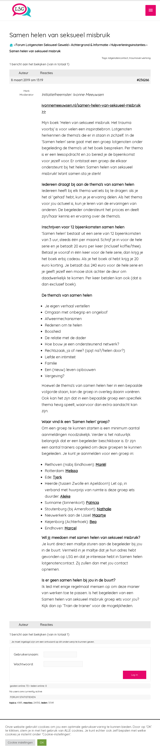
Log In (134, 674)
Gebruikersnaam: (26, 654)
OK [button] (42, 742)
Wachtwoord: (23, 664)
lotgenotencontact (118, 57)
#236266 (143, 80)
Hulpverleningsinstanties (128, 45)
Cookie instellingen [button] (20, 742)
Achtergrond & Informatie (89, 45)
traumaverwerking (140, 57)
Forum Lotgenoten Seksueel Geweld (42, 45)
